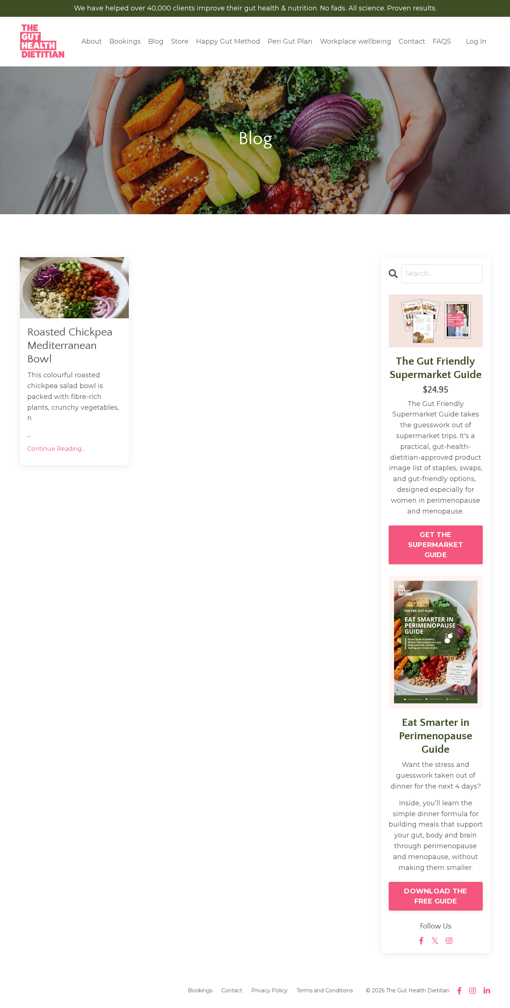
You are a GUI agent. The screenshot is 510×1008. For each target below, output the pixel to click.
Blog (156, 41)
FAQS (442, 41)
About (91, 41)
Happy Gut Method (228, 41)
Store (180, 41)
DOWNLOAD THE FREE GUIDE (435, 896)
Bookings (125, 41)
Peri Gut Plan (290, 41)
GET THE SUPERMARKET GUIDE (435, 545)
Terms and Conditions (324, 990)
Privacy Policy (269, 990)
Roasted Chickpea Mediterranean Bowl (69, 345)
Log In (476, 41)
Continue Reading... (56, 448)
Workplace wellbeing (355, 41)
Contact (412, 41)
